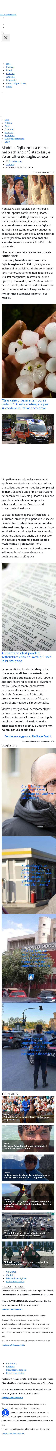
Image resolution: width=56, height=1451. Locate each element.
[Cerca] (3, 32)
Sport (9, 86)
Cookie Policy (19, 1287)
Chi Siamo (11, 1271)
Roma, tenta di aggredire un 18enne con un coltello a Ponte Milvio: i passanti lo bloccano (37, 1046)
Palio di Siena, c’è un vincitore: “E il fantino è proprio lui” (26, 1118)
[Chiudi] (6, 37)
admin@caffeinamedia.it (12, 1309)
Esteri (9, 70)
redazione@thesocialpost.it (13, 1345)
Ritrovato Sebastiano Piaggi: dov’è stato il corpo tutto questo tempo (25, 1147)
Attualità (10, 76)
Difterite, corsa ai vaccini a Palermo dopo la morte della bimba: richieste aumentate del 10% (35, 958)
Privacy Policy (7, 1287)
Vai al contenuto (8, 14)
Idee (8, 63)
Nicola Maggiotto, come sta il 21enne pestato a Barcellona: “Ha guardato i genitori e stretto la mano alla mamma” (36, 874)
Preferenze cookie (15, 1281)
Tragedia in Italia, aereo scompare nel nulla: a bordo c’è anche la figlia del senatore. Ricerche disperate (27, 1204)
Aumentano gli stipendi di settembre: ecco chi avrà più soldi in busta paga (27, 657)
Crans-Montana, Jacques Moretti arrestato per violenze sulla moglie (37, 792)
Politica (9, 67)
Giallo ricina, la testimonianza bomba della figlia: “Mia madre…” (26, 1263)
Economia (11, 80)
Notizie (6, 1114)
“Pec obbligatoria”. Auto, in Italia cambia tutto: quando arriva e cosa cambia (25, 1234)
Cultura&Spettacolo (16, 83)
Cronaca (10, 73)
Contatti (10, 1275)
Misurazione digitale (16, 1278)
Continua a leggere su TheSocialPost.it (28, 736)
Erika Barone (15, 161)
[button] (5, 1413)
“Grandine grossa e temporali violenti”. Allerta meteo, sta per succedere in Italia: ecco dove (25, 404)
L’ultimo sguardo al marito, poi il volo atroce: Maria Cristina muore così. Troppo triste (27, 1176)
